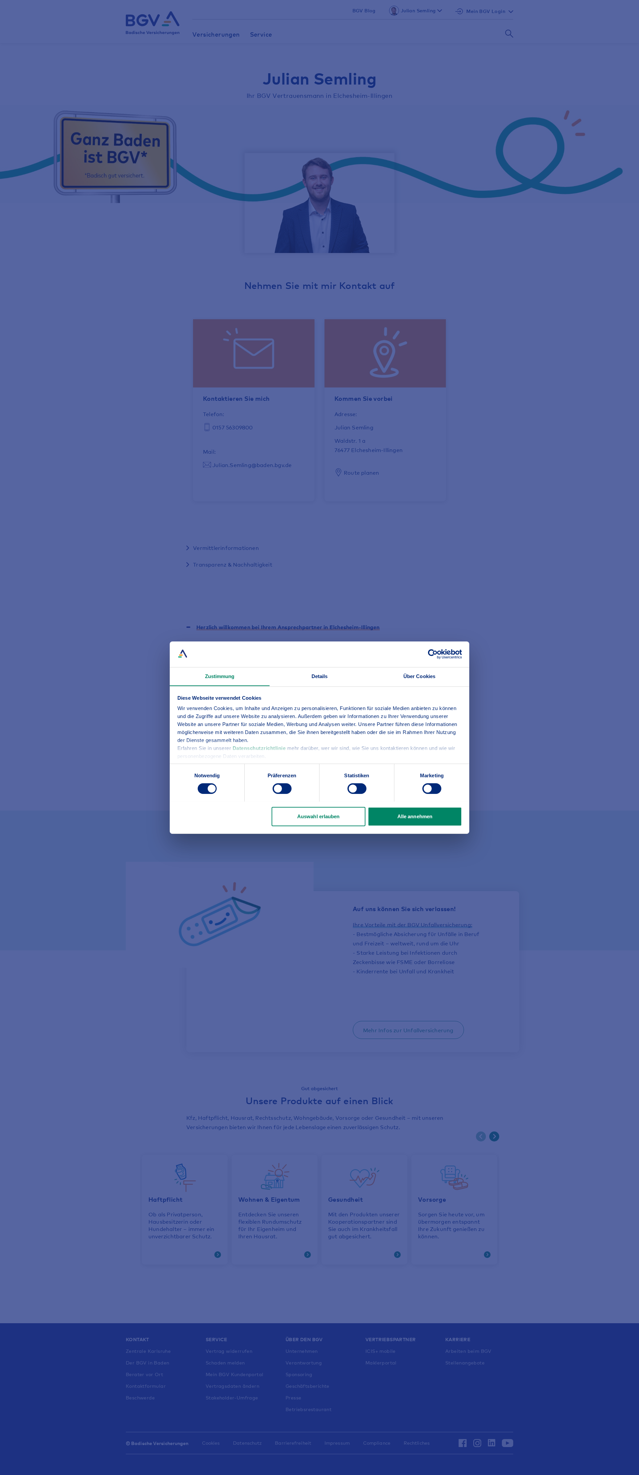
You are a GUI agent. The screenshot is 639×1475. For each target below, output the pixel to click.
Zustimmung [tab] (220, 676)
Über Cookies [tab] (419, 676)
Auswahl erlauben (318, 816)
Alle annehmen (414, 816)
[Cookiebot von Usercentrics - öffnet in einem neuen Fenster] (433, 654)
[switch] (282, 788)
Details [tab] (320, 676)
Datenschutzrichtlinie (260, 748)
